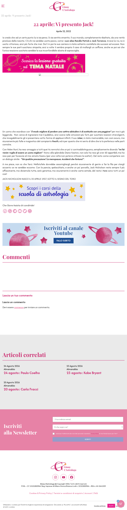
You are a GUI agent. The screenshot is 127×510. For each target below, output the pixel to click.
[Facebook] (71, 477)
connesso (19, 307)
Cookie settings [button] (100, 506)
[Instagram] (55, 477)
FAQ (96, 493)
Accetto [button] (111, 506)
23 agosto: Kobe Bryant (84, 372)
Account (88, 493)
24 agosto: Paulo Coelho (22, 372)
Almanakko (9, 369)
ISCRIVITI (88, 439)
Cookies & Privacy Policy (40, 493)
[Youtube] (63, 477)
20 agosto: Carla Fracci (21, 389)
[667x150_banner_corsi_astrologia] (43, 200)
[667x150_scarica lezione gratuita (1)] (43, 71)
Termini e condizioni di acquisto (68, 493)
